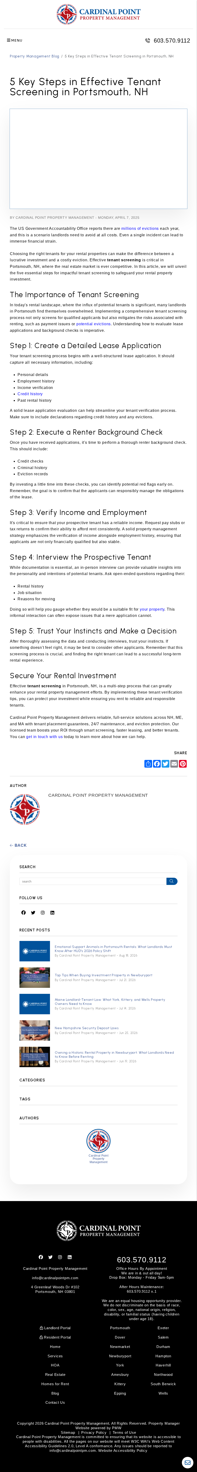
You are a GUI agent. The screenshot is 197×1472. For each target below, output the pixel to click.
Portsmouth (120, 1328)
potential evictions (93, 324)
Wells (163, 1393)
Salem (163, 1337)
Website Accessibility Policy (122, 1450)
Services (55, 1356)
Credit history (30, 394)
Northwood (163, 1374)
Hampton (163, 1356)
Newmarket (120, 1347)
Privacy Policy (93, 1432)
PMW (116, 1428)
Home (55, 1347)
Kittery (120, 1384)
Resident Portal (57, 1337)
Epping (120, 1393)
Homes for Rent (55, 1384)
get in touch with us (44, 737)
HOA (55, 1365)
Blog (55, 1393)
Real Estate (55, 1374)
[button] (23, 913)
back (20, 845)
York (120, 1365)
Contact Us (55, 1402)
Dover (120, 1337)
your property (152, 609)
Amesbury (120, 1374)
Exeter (163, 1328)
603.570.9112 (172, 40)
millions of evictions (140, 228)
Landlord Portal (57, 1328)
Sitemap (68, 1432)
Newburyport (120, 1356)
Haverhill (163, 1365)
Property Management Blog (34, 56)
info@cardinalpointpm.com (55, 1278)
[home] (98, 14)
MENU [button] (16, 40)
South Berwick (163, 1384)
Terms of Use (124, 1432)
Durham (163, 1347)
